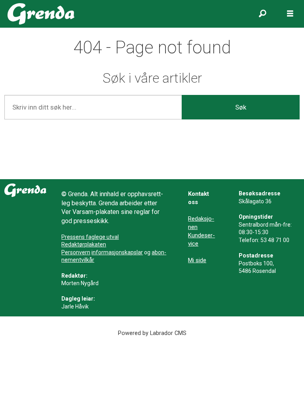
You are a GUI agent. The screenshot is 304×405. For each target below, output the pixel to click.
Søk (240, 107)
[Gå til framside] (41, 14)
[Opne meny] (290, 14)
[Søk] (262, 14)
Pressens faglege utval (90, 237)
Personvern (75, 252)
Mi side (197, 260)
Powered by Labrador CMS (152, 333)
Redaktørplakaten (83, 244)
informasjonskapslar (117, 252)
